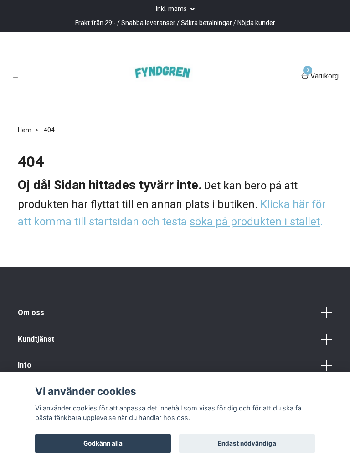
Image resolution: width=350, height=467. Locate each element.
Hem (24, 130)
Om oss (31, 312)
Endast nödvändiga (247, 443)
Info (24, 365)
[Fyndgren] (163, 77)
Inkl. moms (172, 8)
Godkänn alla (103, 443)
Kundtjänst (36, 339)
